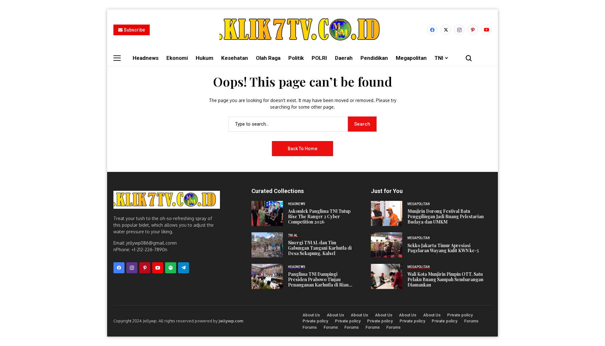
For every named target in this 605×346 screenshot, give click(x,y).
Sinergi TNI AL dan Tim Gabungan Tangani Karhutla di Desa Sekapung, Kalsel (320, 248)
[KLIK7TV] (166, 200)
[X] (446, 30)
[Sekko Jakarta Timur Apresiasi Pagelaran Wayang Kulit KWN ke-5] (386, 245)
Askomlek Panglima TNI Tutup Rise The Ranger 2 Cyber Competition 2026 (319, 216)
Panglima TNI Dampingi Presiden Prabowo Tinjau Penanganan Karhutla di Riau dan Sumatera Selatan (318, 279)
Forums (471, 321)
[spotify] (170, 267)
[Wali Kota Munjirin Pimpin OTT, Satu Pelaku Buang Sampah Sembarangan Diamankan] (386, 276)
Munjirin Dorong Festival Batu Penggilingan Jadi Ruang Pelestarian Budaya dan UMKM (445, 216)
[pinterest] (473, 30)
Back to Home (302, 148)
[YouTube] (486, 30)
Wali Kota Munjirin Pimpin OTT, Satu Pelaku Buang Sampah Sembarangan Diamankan (445, 279)
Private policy (460, 315)
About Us (311, 315)
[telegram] (183, 267)
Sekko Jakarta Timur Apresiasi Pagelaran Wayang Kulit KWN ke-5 (443, 248)
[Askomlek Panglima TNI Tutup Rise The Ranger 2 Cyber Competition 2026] (267, 213)
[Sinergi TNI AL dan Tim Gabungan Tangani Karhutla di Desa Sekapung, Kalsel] (267, 245)
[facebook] (432, 30)
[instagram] (459, 30)
